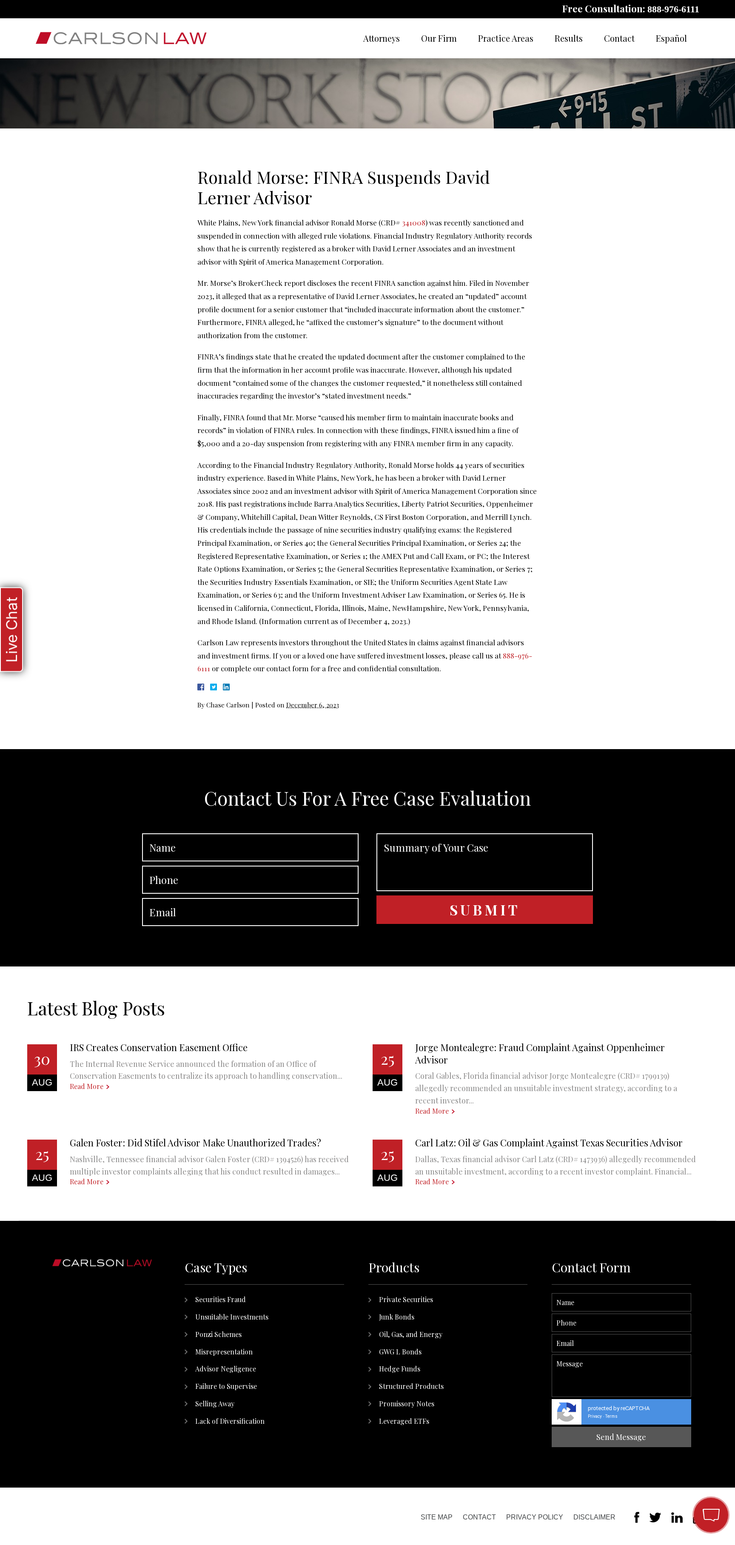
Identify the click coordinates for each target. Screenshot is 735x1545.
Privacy (595, 1416)
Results (569, 38)
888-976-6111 (673, 9)
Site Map (437, 1517)
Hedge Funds (399, 1368)
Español (671, 38)
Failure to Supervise (226, 1386)
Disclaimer (594, 1517)
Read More (86, 1086)
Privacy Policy (534, 1517)
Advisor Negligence (225, 1368)
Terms (611, 1416)
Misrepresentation (224, 1351)
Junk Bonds (396, 1316)
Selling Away (214, 1403)
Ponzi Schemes (218, 1334)
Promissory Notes (406, 1403)
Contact (619, 38)
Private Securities (406, 1299)
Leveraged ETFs (404, 1421)
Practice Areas (505, 38)
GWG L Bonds (400, 1351)
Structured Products (411, 1386)
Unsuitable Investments (231, 1316)
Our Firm (439, 38)
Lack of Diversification (230, 1421)
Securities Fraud (220, 1299)
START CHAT (671, 1459)
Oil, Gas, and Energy (410, 1334)
